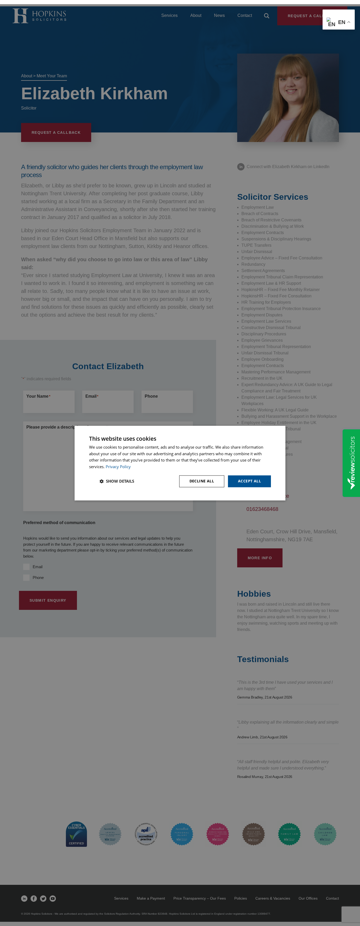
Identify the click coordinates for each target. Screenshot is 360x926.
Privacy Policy (118, 466)
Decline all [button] (201, 480)
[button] (117, 481)
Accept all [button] (249, 480)
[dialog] (180, 463)
